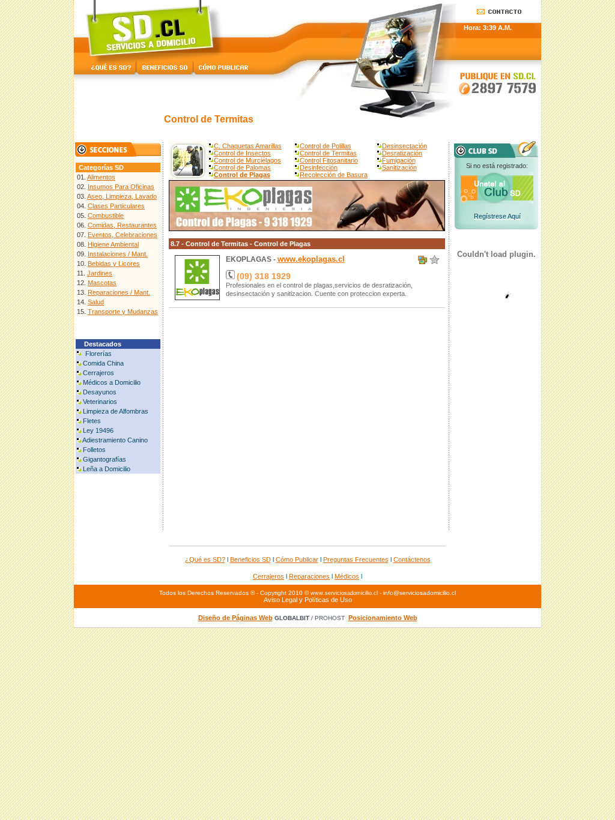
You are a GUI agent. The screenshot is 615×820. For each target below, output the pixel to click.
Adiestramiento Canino (115, 440)
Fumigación (399, 160)
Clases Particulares (116, 206)
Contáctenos (412, 559)
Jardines (99, 273)
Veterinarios (100, 401)
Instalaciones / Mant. (118, 254)
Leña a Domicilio (106, 468)
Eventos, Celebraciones (122, 234)
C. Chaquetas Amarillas (248, 145)
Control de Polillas (325, 145)
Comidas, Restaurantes (122, 225)
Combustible (106, 215)
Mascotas (102, 282)
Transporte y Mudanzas (123, 311)
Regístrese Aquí (497, 216)
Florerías (98, 353)
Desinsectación (404, 145)
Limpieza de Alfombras (115, 411)
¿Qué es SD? (205, 559)
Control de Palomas (242, 167)
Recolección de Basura (334, 174)
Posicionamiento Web (382, 617)
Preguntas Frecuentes (356, 559)
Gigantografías (104, 459)
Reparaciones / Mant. (119, 292)
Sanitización (399, 167)
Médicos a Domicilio (112, 382)
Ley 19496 (98, 430)
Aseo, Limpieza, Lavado (122, 196)
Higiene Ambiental (113, 244)
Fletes (92, 420)
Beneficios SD (250, 559)
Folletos (94, 449)
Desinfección (319, 167)
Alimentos (101, 177)
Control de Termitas (328, 153)
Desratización (402, 153)
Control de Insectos (242, 153)
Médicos (347, 576)
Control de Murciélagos (247, 160)
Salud (96, 302)
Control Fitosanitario (329, 160)
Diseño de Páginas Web (235, 617)
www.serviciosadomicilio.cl (344, 593)
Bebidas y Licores (114, 263)
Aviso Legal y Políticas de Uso (308, 599)
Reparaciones (309, 576)
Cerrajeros (98, 372)
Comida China (103, 363)
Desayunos (100, 392)
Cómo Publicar (297, 559)
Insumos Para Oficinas (121, 186)
